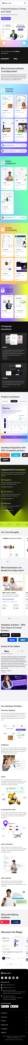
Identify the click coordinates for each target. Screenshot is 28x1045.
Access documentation (7, 487)
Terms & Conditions (6, 1036)
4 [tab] (15, 561)
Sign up (17, 279)
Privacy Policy (15, 1036)
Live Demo (14, 437)
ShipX (14, 601)
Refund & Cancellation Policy (14, 1037)
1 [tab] (8, 561)
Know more (23, 145)
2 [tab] (10, 561)
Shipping (6, 601)
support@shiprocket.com (9, 985)
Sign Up (3, 116)
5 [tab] (18, 561)
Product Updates (6, 949)
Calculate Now (22, 151)
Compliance (23, 1036)
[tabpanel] (12, 547)
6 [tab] (20, 561)
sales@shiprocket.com (8, 987)
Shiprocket (13, 958)
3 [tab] (13, 561)
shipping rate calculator (22, 716)
